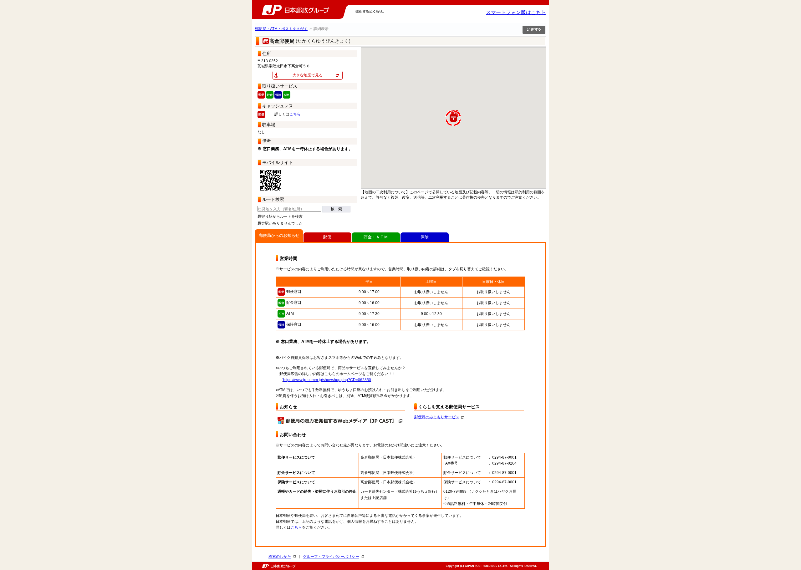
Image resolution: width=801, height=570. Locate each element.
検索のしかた (279, 556)
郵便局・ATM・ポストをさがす (281, 29)
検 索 (336, 209)
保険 (425, 237)
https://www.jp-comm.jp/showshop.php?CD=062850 (327, 380)
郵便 (327, 237)
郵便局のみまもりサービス (436, 417)
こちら (295, 114)
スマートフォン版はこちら (516, 12)
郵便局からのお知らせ (279, 235)
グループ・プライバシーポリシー (331, 556)
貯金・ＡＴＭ (376, 237)
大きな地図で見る (308, 75)
